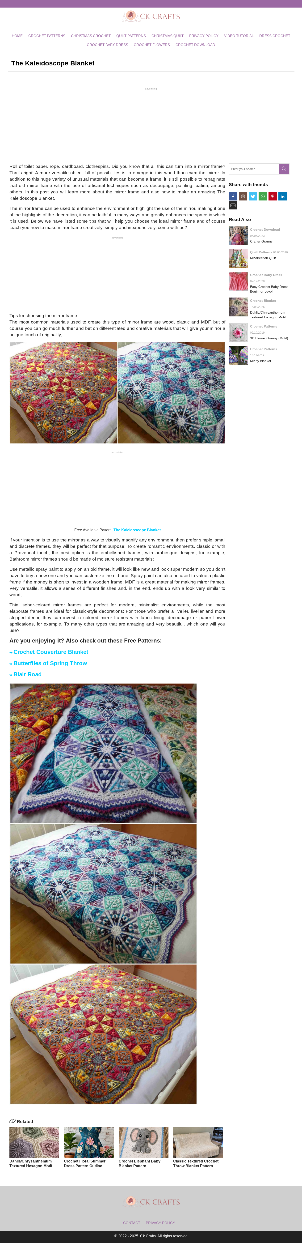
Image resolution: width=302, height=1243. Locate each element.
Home (17, 36)
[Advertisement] (151, 125)
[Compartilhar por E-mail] (233, 205)
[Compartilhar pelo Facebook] (233, 196)
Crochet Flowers (152, 45)
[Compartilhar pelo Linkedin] (282, 196)
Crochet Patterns (46, 36)
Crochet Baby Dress (107, 45)
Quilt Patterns (131, 36)
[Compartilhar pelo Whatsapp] (263, 196)
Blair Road (27, 674)
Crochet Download (195, 45)
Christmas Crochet (91, 36)
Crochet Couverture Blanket (50, 652)
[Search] (284, 169)
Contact (131, 1223)
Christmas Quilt (167, 36)
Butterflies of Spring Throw (50, 663)
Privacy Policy (203, 36)
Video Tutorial (239, 36)
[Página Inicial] (151, 16)
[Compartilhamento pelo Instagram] (243, 196)
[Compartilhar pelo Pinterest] (272, 196)
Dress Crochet (274, 36)
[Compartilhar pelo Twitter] (253, 196)
